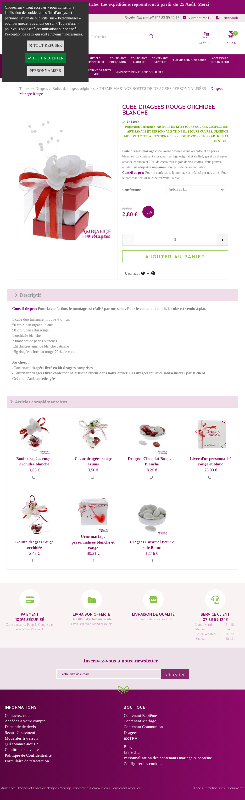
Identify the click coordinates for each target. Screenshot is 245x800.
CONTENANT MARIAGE (139, 60)
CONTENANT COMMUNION (117, 60)
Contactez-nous (18, 715)
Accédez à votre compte (25, 721)
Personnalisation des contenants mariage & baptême (168, 758)
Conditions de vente (22, 749)
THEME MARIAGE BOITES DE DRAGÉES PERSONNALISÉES (152, 89)
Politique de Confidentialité (28, 755)
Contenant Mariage (140, 721)
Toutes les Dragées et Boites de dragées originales (57, 89)
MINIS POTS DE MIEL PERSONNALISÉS (139, 72)
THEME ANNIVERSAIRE (189, 60)
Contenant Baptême (140, 715)
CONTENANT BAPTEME (160, 60)
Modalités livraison (21, 738)
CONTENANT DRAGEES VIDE (96, 72)
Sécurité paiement (20, 732)
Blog (128, 746)
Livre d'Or (132, 752)
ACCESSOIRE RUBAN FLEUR (220, 60)
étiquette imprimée (152, 167)
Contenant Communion (143, 727)
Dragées (131, 732)
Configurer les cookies (143, 763)
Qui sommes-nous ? (21, 744)
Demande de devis (20, 727)
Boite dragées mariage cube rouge (146, 151)
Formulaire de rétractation (27, 761)
